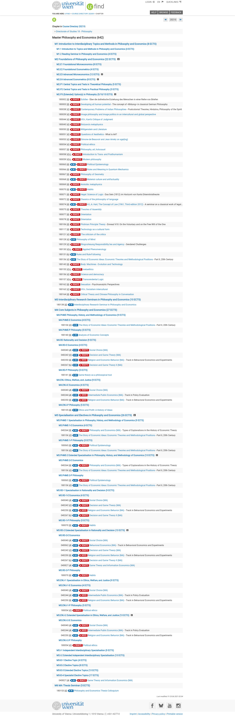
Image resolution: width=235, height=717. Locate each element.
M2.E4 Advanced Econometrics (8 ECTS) (76, 79)
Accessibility (144, 714)
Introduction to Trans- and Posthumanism (103, 154)
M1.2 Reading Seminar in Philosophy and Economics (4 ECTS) (87, 54)
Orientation (86, 214)
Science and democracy (92, 274)
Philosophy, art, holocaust (93, 149)
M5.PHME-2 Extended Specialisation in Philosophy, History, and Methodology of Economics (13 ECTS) (105, 455)
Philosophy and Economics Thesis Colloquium (96, 690)
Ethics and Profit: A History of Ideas (95, 410)
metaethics (88, 269)
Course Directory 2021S (74, 26)
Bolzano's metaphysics (92, 124)
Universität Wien (61, 2)
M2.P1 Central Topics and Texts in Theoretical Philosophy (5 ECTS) (89, 84)
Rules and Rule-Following (88, 254)
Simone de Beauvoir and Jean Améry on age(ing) (104, 139)
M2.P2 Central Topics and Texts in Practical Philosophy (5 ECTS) (88, 89)
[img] (95, 7)
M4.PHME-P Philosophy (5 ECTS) (75, 330)
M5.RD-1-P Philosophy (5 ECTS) (74, 520)
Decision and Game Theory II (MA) (105, 365)
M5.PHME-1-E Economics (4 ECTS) (75, 425)
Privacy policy (158, 714)
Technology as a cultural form (95, 229)
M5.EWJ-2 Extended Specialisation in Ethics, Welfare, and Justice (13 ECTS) (93, 615)
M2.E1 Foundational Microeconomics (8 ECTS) (79, 64)
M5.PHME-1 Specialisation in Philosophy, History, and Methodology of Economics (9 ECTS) (100, 420)
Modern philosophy (92, 159)
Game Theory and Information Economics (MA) (112, 565)
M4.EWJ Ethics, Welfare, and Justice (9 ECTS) (79, 380)
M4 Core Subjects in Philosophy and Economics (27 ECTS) (86, 310)
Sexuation (85, 284)
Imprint (133, 714)
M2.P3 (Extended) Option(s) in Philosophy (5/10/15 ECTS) (85, 94)
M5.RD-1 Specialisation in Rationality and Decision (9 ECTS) (85, 490)
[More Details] (54, 19)
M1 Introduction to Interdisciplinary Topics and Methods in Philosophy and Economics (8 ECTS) (106, 44)
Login (148, 2)
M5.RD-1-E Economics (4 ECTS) (74, 495)
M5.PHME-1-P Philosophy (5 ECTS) (75, 440)
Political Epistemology (98, 164)
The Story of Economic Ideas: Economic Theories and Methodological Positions (115, 259)
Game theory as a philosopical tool (95, 375)
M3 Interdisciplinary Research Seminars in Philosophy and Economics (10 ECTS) (98, 299)
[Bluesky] (160, 705)
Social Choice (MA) (98, 350)
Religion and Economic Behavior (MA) (106, 360)
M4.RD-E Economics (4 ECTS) (73, 345)
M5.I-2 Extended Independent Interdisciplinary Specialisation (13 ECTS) (91, 655)
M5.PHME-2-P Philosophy (71, 475)
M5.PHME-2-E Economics (71, 460)
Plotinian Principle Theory (93, 224)
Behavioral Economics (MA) (102, 545)
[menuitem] (160, 2)
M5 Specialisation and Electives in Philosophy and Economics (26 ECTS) (93, 415)
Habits (90, 189)
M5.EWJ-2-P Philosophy (70, 640)
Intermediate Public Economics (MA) (105, 395)
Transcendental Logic (93, 279)
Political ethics (88, 144)
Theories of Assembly (91, 209)
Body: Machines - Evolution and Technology (102, 264)
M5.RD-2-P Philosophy (69, 570)
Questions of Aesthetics (92, 134)
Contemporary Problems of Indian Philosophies (103, 109)
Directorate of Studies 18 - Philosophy (74, 31)
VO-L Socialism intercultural (94, 289)
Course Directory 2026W (83, 14)
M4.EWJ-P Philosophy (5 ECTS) (74, 405)
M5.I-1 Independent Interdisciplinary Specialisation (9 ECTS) (85, 650)
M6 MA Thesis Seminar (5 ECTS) (72, 685)
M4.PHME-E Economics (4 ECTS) (74, 320)
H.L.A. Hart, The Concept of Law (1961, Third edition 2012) (115, 204)
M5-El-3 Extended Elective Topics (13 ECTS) (77, 670)
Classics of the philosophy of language (99, 199)
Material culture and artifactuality (103, 179)
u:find (67, 14)
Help (154, 12)
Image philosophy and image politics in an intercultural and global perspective (118, 114)
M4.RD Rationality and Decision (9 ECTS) (76, 340)
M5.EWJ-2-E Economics (70, 620)
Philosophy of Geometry (92, 174)
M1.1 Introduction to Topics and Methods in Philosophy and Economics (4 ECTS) (95, 49)
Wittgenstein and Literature (94, 129)
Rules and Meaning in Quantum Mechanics (108, 169)
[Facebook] (152, 705)
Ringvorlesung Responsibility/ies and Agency (102, 244)
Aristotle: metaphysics (91, 184)
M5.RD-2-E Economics (69, 535)
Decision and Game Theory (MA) (105, 355)
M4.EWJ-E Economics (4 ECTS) (74, 385)
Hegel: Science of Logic (92, 194)
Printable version (175, 714)
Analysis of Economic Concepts (93, 335)
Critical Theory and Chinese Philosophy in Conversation (107, 294)
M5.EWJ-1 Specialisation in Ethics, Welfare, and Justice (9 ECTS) (88, 580)
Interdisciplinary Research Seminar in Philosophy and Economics (105, 304)
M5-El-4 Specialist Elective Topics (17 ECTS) (78, 675)
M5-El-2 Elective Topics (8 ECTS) (72, 665)
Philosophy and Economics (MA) (105, 430)
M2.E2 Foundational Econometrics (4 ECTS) (78, 69)
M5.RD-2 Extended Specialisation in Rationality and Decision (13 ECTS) (91, 530)
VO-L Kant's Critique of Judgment (97, 119)
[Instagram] (178, 705)
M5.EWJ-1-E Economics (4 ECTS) (75, 585)
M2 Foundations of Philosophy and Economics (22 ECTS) (85, 59)
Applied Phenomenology (94, 249)
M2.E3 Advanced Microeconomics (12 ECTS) (78, 74)
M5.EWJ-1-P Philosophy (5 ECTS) (75, 605)
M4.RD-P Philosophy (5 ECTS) (73, 370)
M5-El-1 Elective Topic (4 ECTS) (72, 660)
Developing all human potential (96, 104)
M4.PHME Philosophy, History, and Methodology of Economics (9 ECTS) (91, 315)
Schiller (84, 99)
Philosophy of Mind (86, 239)
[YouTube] (169, 705)
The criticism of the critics (93, 234)
